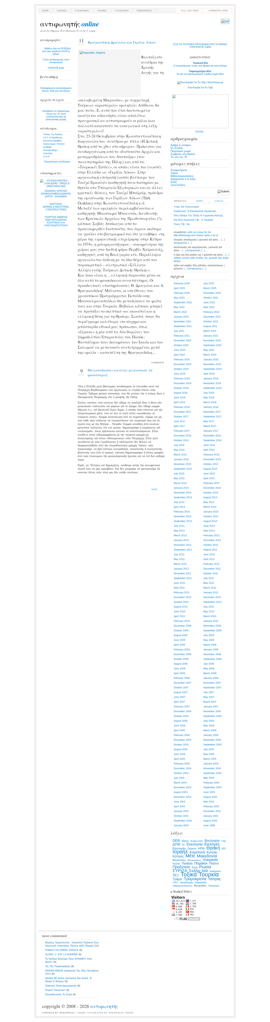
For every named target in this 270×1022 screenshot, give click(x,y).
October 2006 (181, 716)
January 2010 (210, 621)
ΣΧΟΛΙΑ (219, 200)
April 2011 (179, 587)
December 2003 (182, 787)
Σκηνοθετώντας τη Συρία (58, 994)
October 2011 (210, 573)
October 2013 (210, 516)
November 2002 (182, 797)
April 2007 (179, 701)
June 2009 (179, 640)
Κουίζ (174, 181)
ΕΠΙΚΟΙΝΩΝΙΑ (144, 10)
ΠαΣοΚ (176, 863)
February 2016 (211, 454)
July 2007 (208, 692)
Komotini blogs (50, 150)
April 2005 (179, 759)
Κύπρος (178, 856)
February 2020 (182, 359)
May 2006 (208, 725)
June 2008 (179, 668)
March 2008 (209, 673)
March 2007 (209, 701)
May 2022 (179, 307)
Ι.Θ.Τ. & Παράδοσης (52, 137)
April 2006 (179, 730)
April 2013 (209, 530)
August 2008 (181, 663)
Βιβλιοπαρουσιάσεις (182, 176)
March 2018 (209, 402)
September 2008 (212, 659)
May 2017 (208, 421)
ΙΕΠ (224, 848)
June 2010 (179, 611)
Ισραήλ (180, 851)
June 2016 (209, 445)
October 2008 (181, 659)
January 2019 (210, 378)
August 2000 (210, 820)
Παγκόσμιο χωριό (181, 151)
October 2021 (210, 321)
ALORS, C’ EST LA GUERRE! (61, 954)
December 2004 (182, 768)
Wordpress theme (121, 1012)
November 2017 (212, 411)
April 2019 (209, 373)
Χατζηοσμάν (186, 882)
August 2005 (181, 749)
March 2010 (209, 616)
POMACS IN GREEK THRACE (61, 950)
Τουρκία (209, 874)
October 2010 (181, 602)
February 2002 (211, 806)
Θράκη (213, 847)
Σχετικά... (200, 131)
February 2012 (211, 564)
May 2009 (208, 640)
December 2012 (212, 540)
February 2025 (182, 293)
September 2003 (212, 787)
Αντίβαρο (47, 147)
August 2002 (210, 797)
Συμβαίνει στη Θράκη (183, 154)
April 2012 (209, 559)
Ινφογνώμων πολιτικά (53, 144)
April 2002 (179, 806)
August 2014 (210, 497)
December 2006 (182, 711)
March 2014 (209, 507)
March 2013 (180, 535)
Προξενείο (181, 867)
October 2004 (181, 773)
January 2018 (210, 407)
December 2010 (182, 597)
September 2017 (212, 416)
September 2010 (212, 602)
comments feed (218, 10)
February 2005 (182, 763)
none (154, 489)
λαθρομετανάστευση (182, 886)
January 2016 (181, 459)
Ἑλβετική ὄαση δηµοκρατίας (60, 985)
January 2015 (181, 488)
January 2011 (210, 592)
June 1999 (209, 825)
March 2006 (209, 730)
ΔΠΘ (176, 844)
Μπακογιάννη (194, 860)
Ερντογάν (179, 848)
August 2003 (181, 792)
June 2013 (209, 526)
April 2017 (179, 426)
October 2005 (181, 744)
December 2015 (212, 459)
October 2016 (181, 440)
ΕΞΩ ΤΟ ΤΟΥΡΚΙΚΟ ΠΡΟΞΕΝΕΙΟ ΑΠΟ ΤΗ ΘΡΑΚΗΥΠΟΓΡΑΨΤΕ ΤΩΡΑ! (200, 46)
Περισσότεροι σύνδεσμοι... (58, 161)
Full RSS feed (189, 10)
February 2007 (182, 706)
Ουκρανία (210, 860)
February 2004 (211, 782)
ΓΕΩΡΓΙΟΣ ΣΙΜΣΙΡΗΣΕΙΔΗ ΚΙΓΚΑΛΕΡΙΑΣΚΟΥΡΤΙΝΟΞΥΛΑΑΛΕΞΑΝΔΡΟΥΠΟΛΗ (56, 221)
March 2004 (180, 782)
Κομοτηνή (197, 852)
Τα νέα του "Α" (179, 157)
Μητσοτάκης (179, 860)
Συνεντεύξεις (178, 184)
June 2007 (179, 697)
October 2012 (210, 545)
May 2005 (208, 754)
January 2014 (210, 511)
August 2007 (181, 692)
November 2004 (212, 768)
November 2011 (182, 573)
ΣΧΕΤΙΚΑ (62, 10)
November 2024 (212, 293)
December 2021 (212, 316)
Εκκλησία (195, 844)
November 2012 (182, 545)
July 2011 (208, 578)
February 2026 (182, 283)
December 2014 (212, 488)
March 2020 (209, 354)
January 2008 (210, 678)
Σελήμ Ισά (198, 870)
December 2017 (182, 411)
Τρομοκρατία (195, 879)
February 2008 (182, 678)
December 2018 (182, 383)
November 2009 (212, 625)
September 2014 (183, 497)
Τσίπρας (214, 879)
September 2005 (212, 744)
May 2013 (179, 530)
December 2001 (212, 811)
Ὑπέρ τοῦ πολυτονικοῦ (186, 206)
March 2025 (209, 288)
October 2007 (181, 687)
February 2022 (211, 312)
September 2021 (183, 326)
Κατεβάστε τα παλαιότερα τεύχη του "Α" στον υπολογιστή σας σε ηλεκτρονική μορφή (55, 115)
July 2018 (208, 392)
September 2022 (183, 302)
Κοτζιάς (212, 852)
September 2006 (212, 716)
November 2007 (212, 682)
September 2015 (183, 469)
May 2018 (208, 397)
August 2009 (181, 635)
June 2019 (179, 373)
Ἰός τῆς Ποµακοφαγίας (57, 966)
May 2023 (179, 297)
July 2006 (208, 721)
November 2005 (212, 740)
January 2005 (210, 763)
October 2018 (181, 388)
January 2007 (210, 706)
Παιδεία (187, 863)
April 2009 (179, 644)
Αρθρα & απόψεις (181, 145)
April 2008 (179, 673)
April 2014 (179, 507)
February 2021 (182, 335)
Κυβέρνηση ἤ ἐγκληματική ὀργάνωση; (195, 211)
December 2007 (182, 682)
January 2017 (210, 430)
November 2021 (182, 321)
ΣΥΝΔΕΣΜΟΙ (122, 10)
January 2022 (181, 316)
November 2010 (212, 597)
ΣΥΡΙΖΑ (180, 870)
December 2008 (182, 654)
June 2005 (179, 754)
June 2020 (179, 350)
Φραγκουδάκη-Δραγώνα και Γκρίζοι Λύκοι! (122, 42)
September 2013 (183, 521)
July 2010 (208, 606)
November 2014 (182, 492)
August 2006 (181, 721)
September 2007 (212, 687)
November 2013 (182, 516)
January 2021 (210, 335)
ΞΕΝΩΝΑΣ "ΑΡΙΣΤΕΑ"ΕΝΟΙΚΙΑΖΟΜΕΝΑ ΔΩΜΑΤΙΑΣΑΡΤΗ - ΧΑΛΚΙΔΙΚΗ (56, 194)
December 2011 (212, 568)
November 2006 (212, 711)
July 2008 (208, 663)
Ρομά (194, 867)
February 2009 (182, 649)
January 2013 (181, 540)
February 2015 (211, 483)
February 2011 (182, 592)
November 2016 (212, 435)
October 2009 (181, 630)
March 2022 (180, 312)
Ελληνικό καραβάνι (52, 140)
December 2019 (182, 364)
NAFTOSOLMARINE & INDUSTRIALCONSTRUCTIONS (56, 207)
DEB (176, 840)
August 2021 (210, 326)
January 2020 (210, 359)
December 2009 (182, 625)
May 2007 (208, 697)
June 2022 (209, 302)
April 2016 (209, 449)
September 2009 (212, 630)
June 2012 (209, 554)
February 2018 (182, 407)
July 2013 (179, 526)
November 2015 (182, 464)
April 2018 (179, 402)
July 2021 (179, 331)
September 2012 (183, 549)
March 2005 (209, 759)
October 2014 (210, 492)
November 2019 (212, 364)
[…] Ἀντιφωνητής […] (193, 250)
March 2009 (209, 644)
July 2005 (208, 749)
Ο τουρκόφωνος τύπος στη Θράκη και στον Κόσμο (200, 64)
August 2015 (210, 469)
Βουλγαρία (212, 840)
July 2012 (179, 554)
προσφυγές (213, 886)
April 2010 (179, 616)
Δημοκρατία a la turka (183, 178)
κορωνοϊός (201, 882)
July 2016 (179, 445)
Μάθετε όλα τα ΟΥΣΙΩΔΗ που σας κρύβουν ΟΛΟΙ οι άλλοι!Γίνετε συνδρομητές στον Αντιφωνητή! (56, 58)
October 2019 (181, 369)
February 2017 (182, 430)
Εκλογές (212, 844)
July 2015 (179, 473)
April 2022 (209, 307)
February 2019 (182, 378)
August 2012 (210, 549)
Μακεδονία (207, 856)
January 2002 (181, 811)
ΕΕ (183, 845)
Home (45, 10)
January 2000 (181, 825)
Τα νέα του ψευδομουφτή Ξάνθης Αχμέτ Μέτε (200, 72)
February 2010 (182, 621)
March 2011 (209, 587)
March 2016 (180, 454)
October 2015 (210, 464)
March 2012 (180, 564)
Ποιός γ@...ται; (182, 224)
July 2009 (208, 635)
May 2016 (179, 449)
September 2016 (212, 440)
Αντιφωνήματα (179, 170)
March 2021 (209, 331)
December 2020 (182, 340)
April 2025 (179, 288)
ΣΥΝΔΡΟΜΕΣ (82, 10)
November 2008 (212, 654)
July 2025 (208, 283)
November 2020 (212, 340)
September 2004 (212, 773)
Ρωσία (205, 867)
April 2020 (179, 354)
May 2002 (208, 801)
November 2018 (212, 383)
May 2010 (208, 611)
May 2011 (208, 583)
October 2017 (181, 416)
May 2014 (208, 502)
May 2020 (208, 350)
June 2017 (179, 421)
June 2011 (179, 583)
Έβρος (185, 841)
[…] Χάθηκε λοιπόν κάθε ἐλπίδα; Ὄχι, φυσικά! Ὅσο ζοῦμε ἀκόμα (201, 257)
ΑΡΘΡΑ (199, 200)
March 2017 (209, 426)
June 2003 (209, 792)
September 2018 (212, 388)
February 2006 (182, 735)
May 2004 (208, 778)
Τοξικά (174, 173)
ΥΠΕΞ (175, 882)
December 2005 (182, 740)
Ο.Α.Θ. (46, 156)
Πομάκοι (200, 863)
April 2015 (209, 478)
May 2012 (179, 559)
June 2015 (209, 473)
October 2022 (210, 297)
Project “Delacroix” (55, 990)
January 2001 (210, 816)
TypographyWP (97, 1012)
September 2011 (183, 578)
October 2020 (181, 345)
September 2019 (212, 369)
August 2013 (210, 521)
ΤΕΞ (176, 875)
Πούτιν (214, 863)
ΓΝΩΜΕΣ (102, 10)
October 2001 (181, 816)
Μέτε (190, 855)
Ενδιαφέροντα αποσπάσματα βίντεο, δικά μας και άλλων (56, 89)
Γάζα (223, 841)
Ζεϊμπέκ (191, 848)
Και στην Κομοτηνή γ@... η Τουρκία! (193, 220)
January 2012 (181, 568)
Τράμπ (177, 879)
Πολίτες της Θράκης (52, 134)
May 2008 (208, 668)
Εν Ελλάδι (177, 148)
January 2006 (210, 735)
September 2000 (183, 820)
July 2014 (179, 502)
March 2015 (180, 483)
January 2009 (210, 649)
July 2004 (179, 778)
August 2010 (181, 606)
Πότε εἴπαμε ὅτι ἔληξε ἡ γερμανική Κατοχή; (198, 215)
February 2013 (211, 535)
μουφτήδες (200, 885)
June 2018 (179, 397)
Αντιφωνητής (69, 23)
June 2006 (179, 725)
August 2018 (181, 392)
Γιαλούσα (47, 153)
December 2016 (182, 435)
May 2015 (179, 478)
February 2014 (182, 511)
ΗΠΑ (201, 848)
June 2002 (179, 801)
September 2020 (212, 345)
